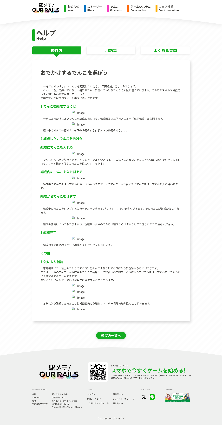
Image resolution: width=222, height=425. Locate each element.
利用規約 (117, 394)
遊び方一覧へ (111, 335)
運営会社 (117, 403)
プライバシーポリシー (123, 398)
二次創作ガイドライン (97, 403)
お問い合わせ (93, 398)
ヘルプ (90, 394)
